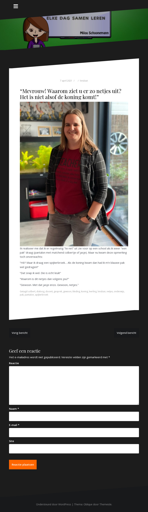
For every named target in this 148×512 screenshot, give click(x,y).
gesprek (58, 291)
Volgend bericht (126, 333)
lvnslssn (84, 80)
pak (22, 294)
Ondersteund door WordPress (53, 504)
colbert (31, 291)
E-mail (14, 425)
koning (84, 291)
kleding (76, 291)
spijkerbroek (41, 294)
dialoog (40, 291)
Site (11, 441)
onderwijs (119, 291)
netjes (110, 291)
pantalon (29, 294)
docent (49, 291)
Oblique (88, 504)
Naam (14, 408)
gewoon (67, 291)
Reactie (14, 363)
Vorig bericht (20, 333)
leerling (93, 291)
